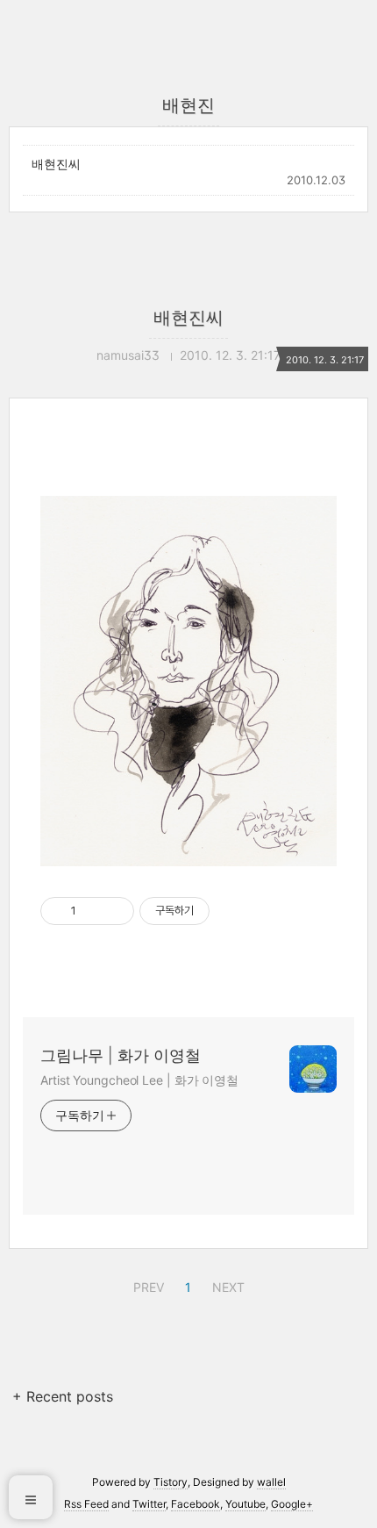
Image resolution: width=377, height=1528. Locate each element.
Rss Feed (86, 1503)
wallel (271, 1482)
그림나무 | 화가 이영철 (120, 1055)
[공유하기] (92, 911)
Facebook (195, 1503)
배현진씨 (56, 163)
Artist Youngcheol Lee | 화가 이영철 (139, 1079)
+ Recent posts (62, 1396)
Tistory (170, 1482)
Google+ (292, 1503)
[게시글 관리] (114, 911)
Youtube (245, 1503)
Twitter (149, 1503)
